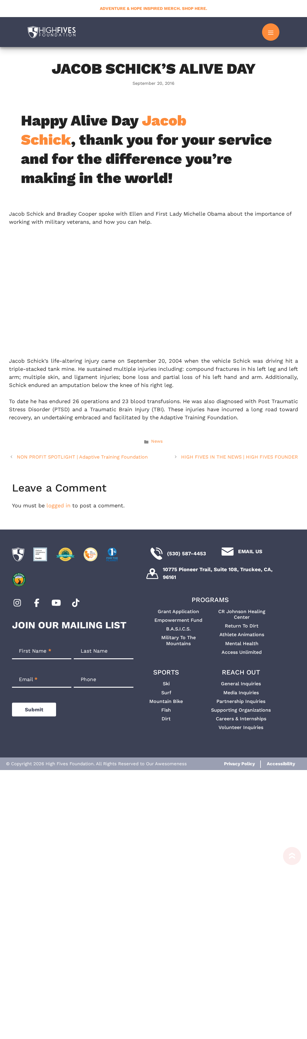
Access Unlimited (242, 652)
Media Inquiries (241, 692)
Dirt (166, 719)
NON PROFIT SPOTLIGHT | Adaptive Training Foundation (82, 457)
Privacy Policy (239, 763)
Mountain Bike (166, 701)
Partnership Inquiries (240, 701)
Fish (166, 710)
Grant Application (178, 611)
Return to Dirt (241, 626)
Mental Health (241, 643)
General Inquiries (241, 683)
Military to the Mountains (178, 640)
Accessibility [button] (281, 763)
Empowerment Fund (178, 620)
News (157, 441)
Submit (34, 710)
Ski (166, 683)
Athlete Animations (241, 634)
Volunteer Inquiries (241, 727)
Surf (166, 692)
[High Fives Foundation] (52, 32)
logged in (58, 505)
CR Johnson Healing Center (241, 614)
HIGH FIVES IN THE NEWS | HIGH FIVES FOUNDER (239, 457)
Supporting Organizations (241, 710)
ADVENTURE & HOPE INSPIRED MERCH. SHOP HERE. (153, 8)
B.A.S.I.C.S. (178, 629)
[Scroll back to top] (289, 943)
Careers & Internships (241, 719)
